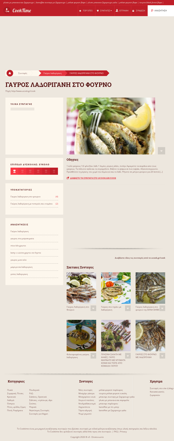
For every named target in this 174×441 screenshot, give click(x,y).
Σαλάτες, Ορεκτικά (38, 396)
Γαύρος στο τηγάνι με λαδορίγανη (111, 308)
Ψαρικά (32, 407)
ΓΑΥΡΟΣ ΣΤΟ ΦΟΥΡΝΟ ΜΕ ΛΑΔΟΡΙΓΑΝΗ (146, 356)
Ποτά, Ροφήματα (15, 410)
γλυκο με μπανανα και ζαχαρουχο (18, 2)
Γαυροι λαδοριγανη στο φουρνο (25, 196)
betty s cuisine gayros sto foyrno (26, 252)
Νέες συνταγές (85, 390)
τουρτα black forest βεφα (150, 2)
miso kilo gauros (18, 245)
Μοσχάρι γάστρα (86, 393)
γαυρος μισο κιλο (19, 259)
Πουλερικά (34, 390)
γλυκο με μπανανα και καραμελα (114, 400)
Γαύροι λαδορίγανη (53, 73)
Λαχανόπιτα (84, 407)
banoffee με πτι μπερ (109, 407)
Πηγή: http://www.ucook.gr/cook (20, 91)
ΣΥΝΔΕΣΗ (140, 10)
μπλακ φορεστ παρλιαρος (111, 390)
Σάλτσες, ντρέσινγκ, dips (40, 400)
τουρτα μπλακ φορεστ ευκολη (113, 393)
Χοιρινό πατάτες (86, 400)
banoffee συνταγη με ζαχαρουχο (50, 2)
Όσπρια (10, 403)
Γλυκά (10, 390)
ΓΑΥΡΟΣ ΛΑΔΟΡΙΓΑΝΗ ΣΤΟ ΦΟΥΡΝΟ (86, 73)
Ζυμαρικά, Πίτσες (15, 393)
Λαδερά (10, 400)
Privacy (123, 431)
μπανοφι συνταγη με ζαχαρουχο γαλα (116, 396)
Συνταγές (22, 73)
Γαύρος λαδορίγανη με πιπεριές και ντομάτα (31, 203)
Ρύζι (31, 393)
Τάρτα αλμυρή (85, 410)
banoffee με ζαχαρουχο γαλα (112, 410)
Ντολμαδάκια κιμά (87, 403)
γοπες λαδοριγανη (19, 274)
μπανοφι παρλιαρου (108, 403)
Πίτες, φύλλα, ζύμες (16, 407)
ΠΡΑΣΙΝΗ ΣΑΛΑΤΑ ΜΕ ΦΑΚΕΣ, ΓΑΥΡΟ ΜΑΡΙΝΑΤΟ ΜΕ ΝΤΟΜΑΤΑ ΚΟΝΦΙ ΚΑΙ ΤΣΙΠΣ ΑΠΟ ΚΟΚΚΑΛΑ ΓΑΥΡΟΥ (113, 360)
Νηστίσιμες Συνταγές (39, 410)
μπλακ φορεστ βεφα (76, 2)
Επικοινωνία (97, 437)
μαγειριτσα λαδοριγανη (21, 267)
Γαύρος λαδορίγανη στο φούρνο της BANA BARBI (147, 308)
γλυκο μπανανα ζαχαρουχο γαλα (102, 2)
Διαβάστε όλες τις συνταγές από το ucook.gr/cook (140, 257)
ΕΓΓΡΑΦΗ (123, 10)
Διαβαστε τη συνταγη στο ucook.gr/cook (93, 178)
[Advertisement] (87, 40)
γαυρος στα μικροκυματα (22, 238)
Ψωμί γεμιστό (85, 413)
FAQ (116, 431)
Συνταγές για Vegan (38, 413)
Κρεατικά (11, 396)
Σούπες (32, 403)
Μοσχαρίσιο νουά (87, 396)
